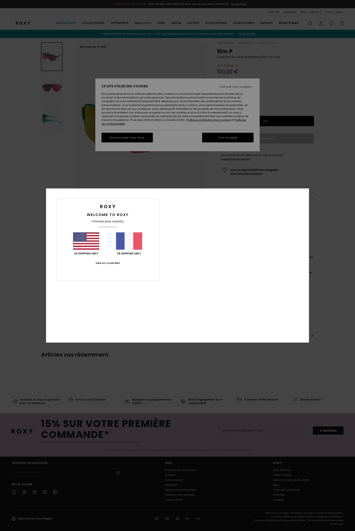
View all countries (108, 263)
